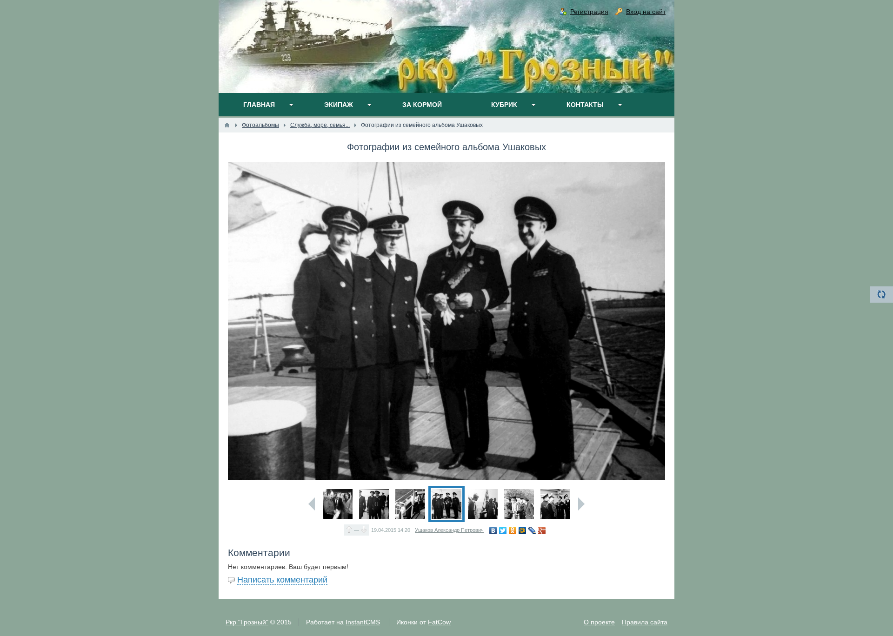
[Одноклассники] (513, 530)
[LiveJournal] (532, 530)
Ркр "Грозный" (247, 622)
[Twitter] (503, 530)
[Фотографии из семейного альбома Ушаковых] (337, 504)
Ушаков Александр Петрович (449, 530)
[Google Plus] (542, 530)
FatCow (439, 622)
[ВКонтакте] (493, 530)
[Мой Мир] (522, 530)
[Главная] (227, 125)
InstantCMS (363, 622)
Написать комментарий (282, 579)
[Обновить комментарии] (881, 294)
